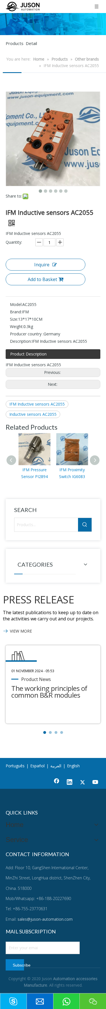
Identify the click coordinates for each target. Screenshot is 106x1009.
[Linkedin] (69, 782)
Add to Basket (42, 279)
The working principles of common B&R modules (49, 692)
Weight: (16, 326)
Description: (21, 341)
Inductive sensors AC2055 (33, 414)
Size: (14, 319)
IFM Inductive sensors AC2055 (37, 404)
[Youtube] (95, 782)
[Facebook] (56, 782)
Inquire (41, 265)
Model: (16, 304)
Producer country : (27, 334)
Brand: (16, 311)
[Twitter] (82, 782)
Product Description (28, 354)
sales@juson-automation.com (45, 919)
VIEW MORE (21, 631)
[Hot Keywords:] (85, 525)
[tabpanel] (53, 684)
